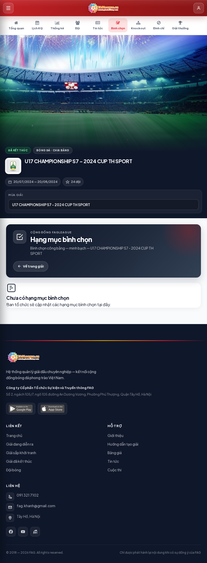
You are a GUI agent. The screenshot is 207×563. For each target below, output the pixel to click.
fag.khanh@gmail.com (36, 505)
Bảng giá (115, 452)
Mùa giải (15, 195)
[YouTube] (23, 531)
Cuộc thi (114, 470)
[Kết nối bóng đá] (35, 531)
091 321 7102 (28, 495)
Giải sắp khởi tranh (21, 452)
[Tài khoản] (198, 8)
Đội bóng (13, 470)
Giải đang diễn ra (19, 444)
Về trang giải (33, 266)
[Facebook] (11, 531)
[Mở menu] (8, 8)
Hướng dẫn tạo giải (123, 444)
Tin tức (113, 461)
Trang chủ (14, 435)
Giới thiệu (115, 435)
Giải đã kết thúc (19, 461)
